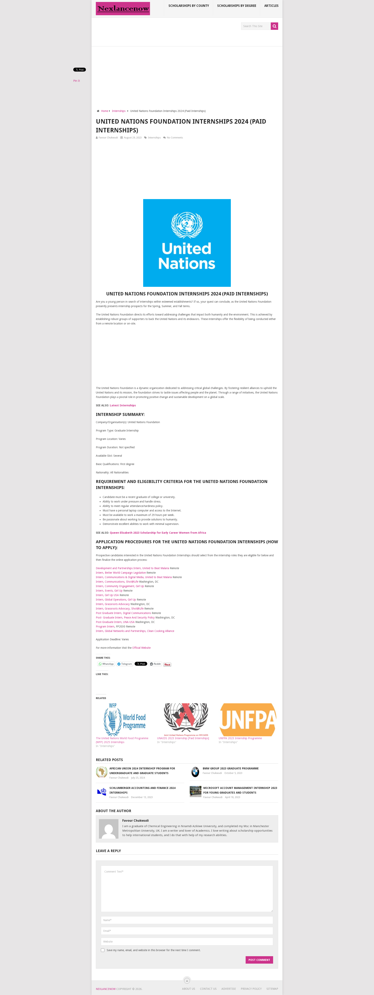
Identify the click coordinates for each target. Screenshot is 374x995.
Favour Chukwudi (108, 137)
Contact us (208, 988)
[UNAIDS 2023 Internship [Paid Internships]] (186, 719)
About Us (188, 988)
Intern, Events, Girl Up (109, 590)
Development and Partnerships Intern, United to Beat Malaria (132, 568)
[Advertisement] (167, 31)
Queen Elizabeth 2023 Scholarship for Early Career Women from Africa (158, 532)
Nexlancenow (106, 989)
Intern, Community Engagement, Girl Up (120, 586)
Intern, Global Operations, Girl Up (116, 599)
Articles (271, 6)
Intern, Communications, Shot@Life (117, 581)
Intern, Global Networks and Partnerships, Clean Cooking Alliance (135, 631)
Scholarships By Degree (236, 6)
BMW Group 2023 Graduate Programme (231, 768)
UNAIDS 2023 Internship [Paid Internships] (183, 738)
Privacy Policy (251, 988)
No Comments (175, 137)
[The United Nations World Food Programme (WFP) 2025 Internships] (124, 719)
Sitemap (272, 988)
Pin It (76, 80)
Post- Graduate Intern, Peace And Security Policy (125, 617)
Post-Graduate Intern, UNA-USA (115, 622)
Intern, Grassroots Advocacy (113, 604)
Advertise (228, 988)
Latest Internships (123, 405)
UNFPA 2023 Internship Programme (240, 738)
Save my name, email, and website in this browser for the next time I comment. (154, 950)
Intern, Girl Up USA (107, 595)
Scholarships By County (188, 6)
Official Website (141, 647)
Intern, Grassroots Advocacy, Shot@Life (120, 608)
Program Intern (105, 626)
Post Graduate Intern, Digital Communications (123, 613)
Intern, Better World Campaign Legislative (121, 572)
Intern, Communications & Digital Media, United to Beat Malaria (134, 577)
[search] (274, 26)
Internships (154, 137)
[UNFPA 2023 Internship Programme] (247, 719)
